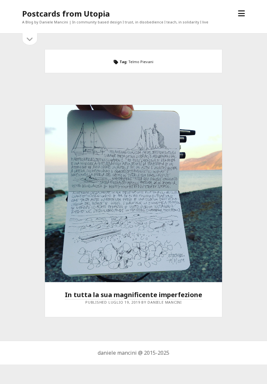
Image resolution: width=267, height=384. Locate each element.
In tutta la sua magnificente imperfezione (133, 294)
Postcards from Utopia (66, 13)
